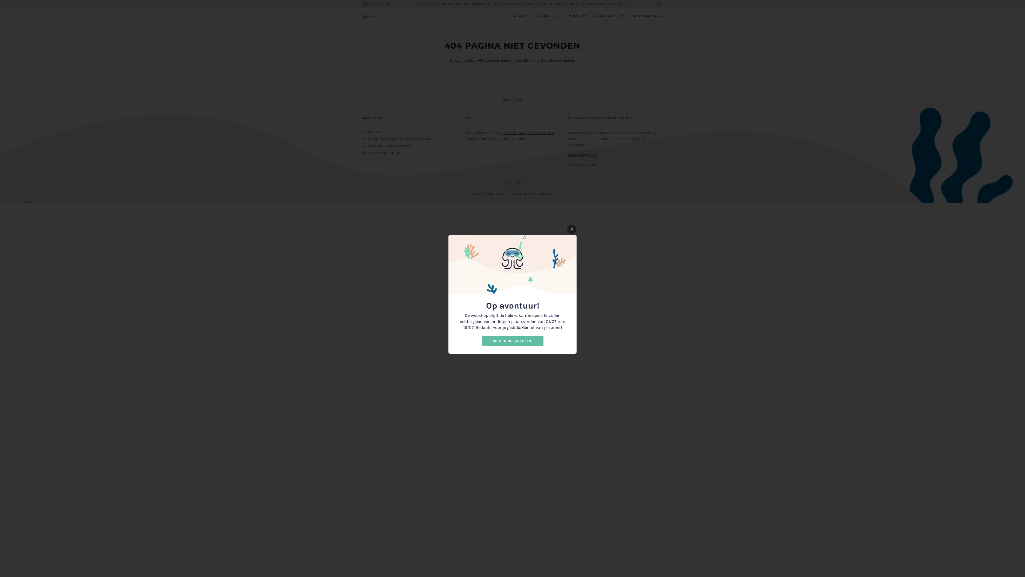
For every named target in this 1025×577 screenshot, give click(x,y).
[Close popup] (572, 229)
